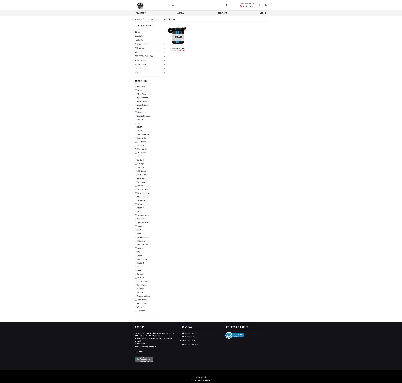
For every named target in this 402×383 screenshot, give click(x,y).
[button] (260, 5)
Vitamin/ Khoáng (141, 64)
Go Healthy (141, 160)
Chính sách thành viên (190, 333)
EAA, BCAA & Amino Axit (144, 56)
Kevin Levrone (142, 175)
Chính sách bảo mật (189, 341)
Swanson (140, 289)
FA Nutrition (141, 153)
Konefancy (141, 182)
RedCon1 (140, 263)
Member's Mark (143, 189)
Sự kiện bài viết (201, 377)
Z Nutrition (141, 311)
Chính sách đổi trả (188, 337)
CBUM (139, 127)
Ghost (139, 156)
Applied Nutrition (143, 98)
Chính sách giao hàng (190, 344)
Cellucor (140, 131)
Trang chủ (141, 13)
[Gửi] (226, 5)
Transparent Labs (143, 296)
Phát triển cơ (139, 48)
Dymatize (140, 145)
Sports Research (143, 281)
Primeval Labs (142, 245)
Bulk (138, 123)
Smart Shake (141, 278)
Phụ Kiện (138, 68)
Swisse (140, 292)
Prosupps (140, 248)
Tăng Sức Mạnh (141, 60)
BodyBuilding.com (143, 116)
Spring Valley (142, 285)
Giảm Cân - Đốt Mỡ (142, 44)
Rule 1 (139, 267)
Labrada (140, 186)
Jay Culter (140, 167)
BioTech (140, 109)
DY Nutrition (141, 142)
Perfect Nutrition (143, 237)
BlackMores (141, 112)
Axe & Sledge (142, 101)
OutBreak (140, 230)
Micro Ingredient (143, 193)
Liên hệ (263, 13)
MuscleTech (141, 201)
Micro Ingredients (143, 197)
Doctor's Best (142, 138)
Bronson (140, 120)
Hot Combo (139, 40)
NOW (139, 212)
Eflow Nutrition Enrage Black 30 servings (177, 49)
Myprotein (141, 208)
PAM (139, 234)
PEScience (141, 241)
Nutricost (140, 219)
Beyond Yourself (143, 105)
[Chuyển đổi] (164, 44)
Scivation (140, 274)
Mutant (139, 204)
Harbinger (140, 164)
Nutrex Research (143, 215)
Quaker (139, 256)
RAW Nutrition (142, 259)
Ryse (139, 270)
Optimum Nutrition (143, 223)
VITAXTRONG (142, 303)
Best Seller (139, 36)
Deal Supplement (143, 134)
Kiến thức (222, 13)
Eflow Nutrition (142, 149)
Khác (137, 72)
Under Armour (142, 300)
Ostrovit (140, 226)
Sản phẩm (180, 13)
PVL (138, 252)
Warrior (139, 307)
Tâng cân (138, 52)
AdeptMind (141, 87)
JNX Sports (141, 171)
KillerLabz (141, 178)
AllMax (139, 90)
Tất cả (137, 32)
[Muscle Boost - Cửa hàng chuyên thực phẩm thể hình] (145, 5)
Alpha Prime (141, 94)
